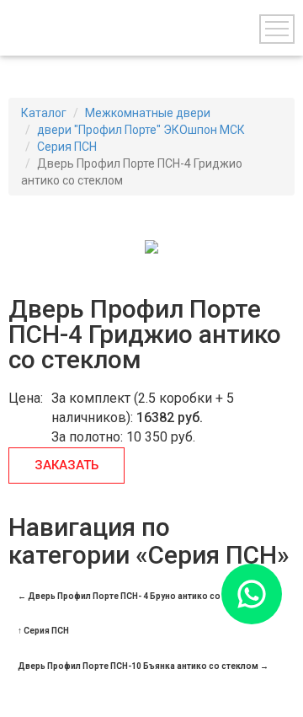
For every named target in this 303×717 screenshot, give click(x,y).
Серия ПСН (67, 146)
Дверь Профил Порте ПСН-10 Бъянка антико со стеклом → (143, 666)
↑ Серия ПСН (43, 630)
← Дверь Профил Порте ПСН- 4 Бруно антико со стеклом (138, 596)
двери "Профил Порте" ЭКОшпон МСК (141, 129)
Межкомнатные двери (147, 113)
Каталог (43, 113)
